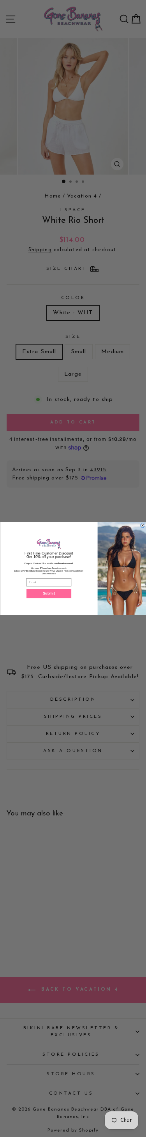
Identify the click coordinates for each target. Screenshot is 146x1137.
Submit (49, 593)
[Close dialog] (142, 525)
